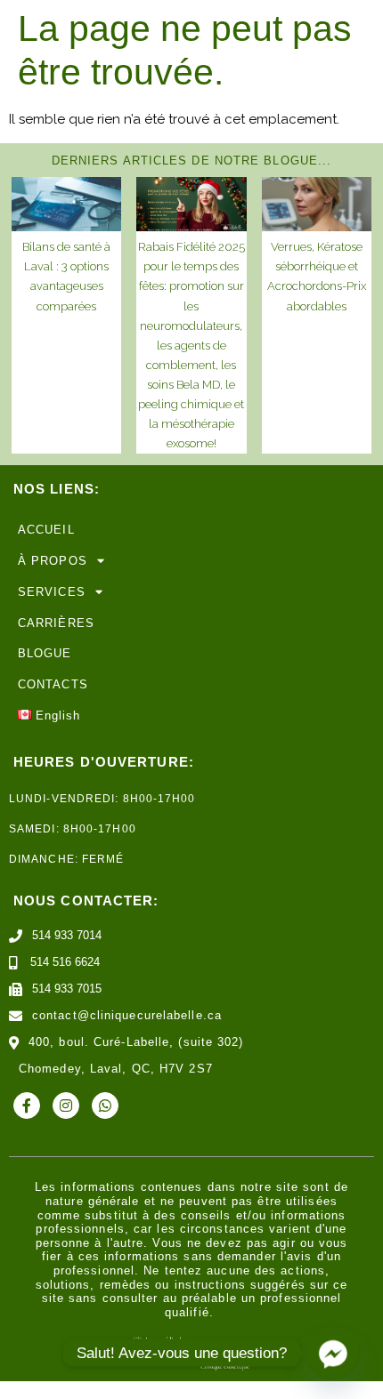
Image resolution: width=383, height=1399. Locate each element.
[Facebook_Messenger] (333, 1353)
